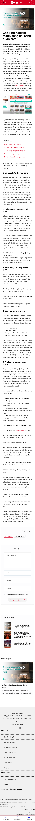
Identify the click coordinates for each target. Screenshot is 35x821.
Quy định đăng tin (9, 737)
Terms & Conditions (10, 779)
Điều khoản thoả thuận (11, 747)
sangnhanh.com (22, 811)
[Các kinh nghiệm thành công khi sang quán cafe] (7, 626)
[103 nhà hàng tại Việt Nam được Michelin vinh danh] (7, 644)
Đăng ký (6, 768)
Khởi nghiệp (8, 536)
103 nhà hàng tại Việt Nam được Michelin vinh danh (22, 643)
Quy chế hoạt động (9, 742)
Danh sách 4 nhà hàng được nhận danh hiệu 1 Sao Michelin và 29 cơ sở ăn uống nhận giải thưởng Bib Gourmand (22, 635)
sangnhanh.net (31, 814)
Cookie (6, 784)
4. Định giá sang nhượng (11, 154)
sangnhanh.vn (31, 811)
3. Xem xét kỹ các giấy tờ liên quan (14, 150)
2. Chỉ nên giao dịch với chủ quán (14, 147)
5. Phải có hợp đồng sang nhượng (14, 157)
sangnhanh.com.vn (21, 814)
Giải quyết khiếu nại (10, 757)
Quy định (32, 809)
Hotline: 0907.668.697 (17, 713)
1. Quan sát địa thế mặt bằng (12, 144)
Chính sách (25, 809)
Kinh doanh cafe (20, 536)
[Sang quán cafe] (17, 2)
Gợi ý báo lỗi (8, 762)
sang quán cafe (20, 85)
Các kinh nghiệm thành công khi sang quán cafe (22, 626)
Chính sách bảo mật (10, 752)
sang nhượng (20, 430)
